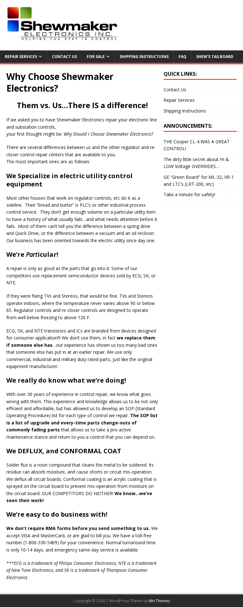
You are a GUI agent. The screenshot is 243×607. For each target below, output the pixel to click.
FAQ (182, 56)
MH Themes (159, 601)
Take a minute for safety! (189, 194)
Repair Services (21, 56)
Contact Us (64, 56)
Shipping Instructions (144, 56)
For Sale (96, 56)
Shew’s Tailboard (215, 56)
